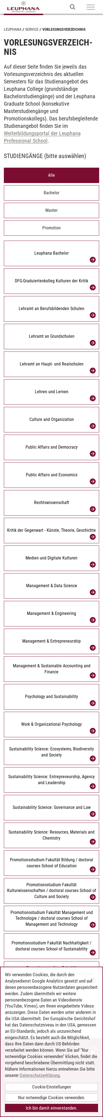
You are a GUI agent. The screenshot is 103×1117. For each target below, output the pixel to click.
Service (31, 29)
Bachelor (51, 192)
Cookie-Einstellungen (51, 1087)
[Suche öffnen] (72, 7)
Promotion (51, 227)
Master (51, 210)
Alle (51, 175)
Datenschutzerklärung (40, 1075)
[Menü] (91, 7)
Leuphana (12, 29)
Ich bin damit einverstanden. (51, 1108)
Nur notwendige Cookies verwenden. (51, 1097)
